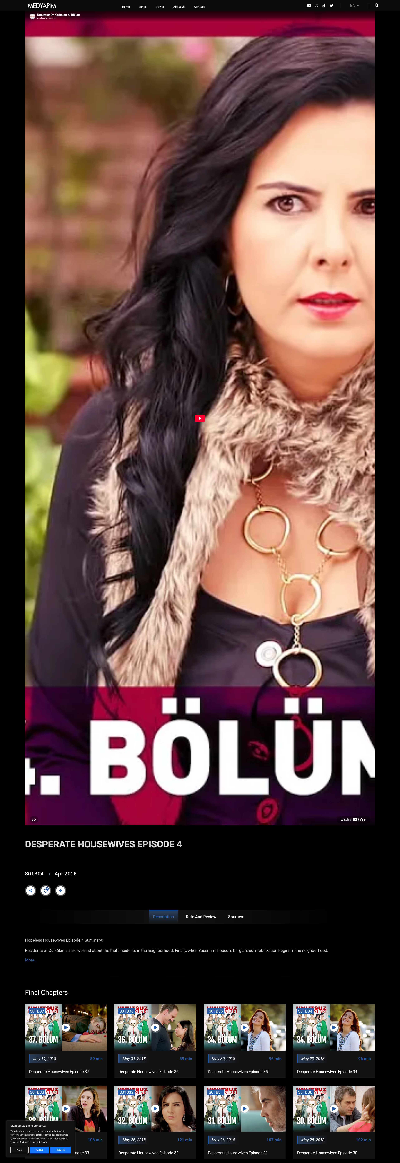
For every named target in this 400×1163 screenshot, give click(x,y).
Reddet (39, 1150)
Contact (199, 7)
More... (31, 960)
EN (352, 5)
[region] (40, 1139)
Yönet (19, 1150)
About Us (179, 7)
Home (126, 7)
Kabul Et (60, 1150)
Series (143, 7)
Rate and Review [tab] (201, 916)
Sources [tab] (235, 916)
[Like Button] (45, 890)
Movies (160, 7)
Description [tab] (163, 916)
